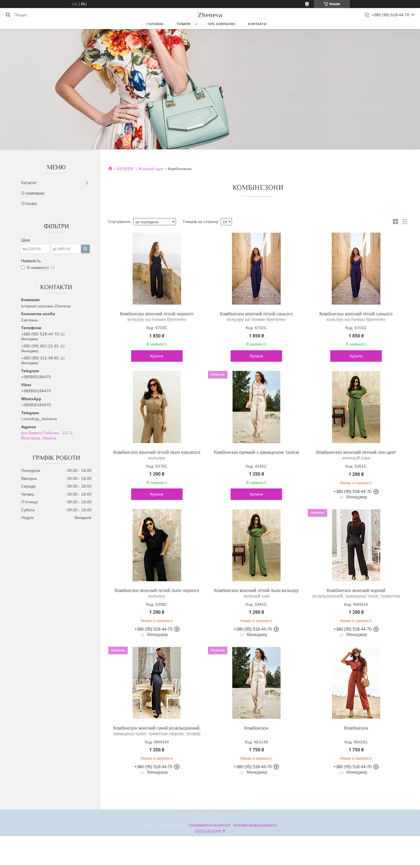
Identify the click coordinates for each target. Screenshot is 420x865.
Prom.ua (237, 815)
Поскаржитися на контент (210, 825)
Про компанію (221, 24)
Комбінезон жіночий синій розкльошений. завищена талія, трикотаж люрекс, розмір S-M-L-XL (157, 734)
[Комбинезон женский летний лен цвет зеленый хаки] (356, 407)
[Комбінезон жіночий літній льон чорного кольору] (157, 545)
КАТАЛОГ (125, 168)
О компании (32, 193)
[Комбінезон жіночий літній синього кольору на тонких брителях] (256, 268)
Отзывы (29, 203)
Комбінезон (256, 728)
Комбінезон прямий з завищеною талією (256, 452)
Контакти (257, 24)
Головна (155, 24)
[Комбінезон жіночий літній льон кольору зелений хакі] (256, 545)
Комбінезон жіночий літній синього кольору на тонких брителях (256, 316)
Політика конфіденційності (255, 825)
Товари (184, 24)
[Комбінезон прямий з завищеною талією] (256, 407)
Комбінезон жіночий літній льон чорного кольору (157, 593)
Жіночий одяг (150, 168)
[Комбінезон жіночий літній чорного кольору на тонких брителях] (157, 268)
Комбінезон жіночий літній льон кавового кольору (156, 455)
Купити (156, 356)
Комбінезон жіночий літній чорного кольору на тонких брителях (156, 316)
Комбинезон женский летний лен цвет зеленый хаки (356, 455)
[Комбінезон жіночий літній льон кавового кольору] (157, 407)
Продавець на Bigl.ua (210, 820)
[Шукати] (7, 15)
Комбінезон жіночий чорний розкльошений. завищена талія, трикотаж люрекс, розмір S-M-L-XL (356, 596)
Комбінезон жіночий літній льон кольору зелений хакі (256, 593)
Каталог (29, 182)
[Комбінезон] (256, 683)
